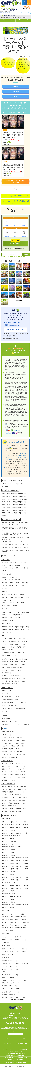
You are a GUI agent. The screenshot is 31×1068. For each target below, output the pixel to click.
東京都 (13, 499)
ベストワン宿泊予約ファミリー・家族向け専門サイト (15, 1057)
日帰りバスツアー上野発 (8, 833)
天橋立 (22, 667)
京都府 (18, 504)
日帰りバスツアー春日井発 (8, 874)
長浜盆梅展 (14, 605)
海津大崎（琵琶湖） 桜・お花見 (10, 662)
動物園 (8, 615)
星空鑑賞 (19, 797)
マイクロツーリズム (19, 940)
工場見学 (4, 708)
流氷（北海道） (6, 673)
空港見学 (20, 708)
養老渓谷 (4, 806)
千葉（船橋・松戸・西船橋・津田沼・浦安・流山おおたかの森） (15, 538)
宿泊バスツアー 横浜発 (21, 919)
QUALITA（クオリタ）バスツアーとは (11, 988)
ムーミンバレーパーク (14, 617)
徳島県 (8, 510)
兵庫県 (3, 507)
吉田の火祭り (5, 811)
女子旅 (5, 728)
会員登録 (23, 1038)
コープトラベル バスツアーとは (10, 969)
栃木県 (18, 496)
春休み (3, 949)
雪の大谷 (4, 740)
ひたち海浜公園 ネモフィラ (9, 743)
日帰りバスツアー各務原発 (8, 871)
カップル (10, 937)
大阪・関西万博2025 (7, 639)
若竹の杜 (11, 681)
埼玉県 (3, 499)
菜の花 (22, 603)
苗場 (3, 684)
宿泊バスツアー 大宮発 (7, 919)
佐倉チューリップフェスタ (8, 603)
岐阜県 (23, 502)
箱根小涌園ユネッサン (19, 803)
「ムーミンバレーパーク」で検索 (15, 210)
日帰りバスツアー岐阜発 (8, 852)
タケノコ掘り (5, 588)
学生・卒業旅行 (6, 942)
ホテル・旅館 (23, 453)
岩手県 (13, 493)
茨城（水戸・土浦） (21, 547)
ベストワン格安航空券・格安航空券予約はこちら (15, 1062)
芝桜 (18, 743)
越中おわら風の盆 (21, 652)
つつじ (8, 605)
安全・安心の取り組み (8, 17)
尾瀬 (7, 667)
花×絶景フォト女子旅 (8, 732)
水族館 (13, 615)
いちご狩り (4, 568)
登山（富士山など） (7, 696)
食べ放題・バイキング (7, 580)
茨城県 (13, 496)
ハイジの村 (4, 681)
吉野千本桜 (20, 746)
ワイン (26, 708)
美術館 (3, 615)
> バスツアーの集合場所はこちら (15, 1000)
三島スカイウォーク (16, 670)
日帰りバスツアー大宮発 (22, 833)
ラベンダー (23, 594)
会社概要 (19, 1045)
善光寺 (3, 667)
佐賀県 (8, 513)
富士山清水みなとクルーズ (8, 797)
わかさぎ (4, 766)
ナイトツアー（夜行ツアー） (21, 724)
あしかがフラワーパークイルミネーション (13, 738)
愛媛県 (18, 510)
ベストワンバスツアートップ (15, 1052)
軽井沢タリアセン (6, 757)
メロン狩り (23, 562)
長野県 (18, 502)
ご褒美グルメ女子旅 (7, 760)
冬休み (3, 954)
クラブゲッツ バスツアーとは (9, 975)
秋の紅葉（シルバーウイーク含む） (11, 951)
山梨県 (13, 502)
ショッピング (5, 715)
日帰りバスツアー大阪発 (8, 863)
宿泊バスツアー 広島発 (21, 928)
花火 (15, 639)
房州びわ (23, 772)
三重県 (13, 504)
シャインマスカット (7, 777)
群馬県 (23, 496)
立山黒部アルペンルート (14, 740)
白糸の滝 (4, 803)
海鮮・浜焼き (5, 582)
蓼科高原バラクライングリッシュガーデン (13, 751)
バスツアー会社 (6, 958)
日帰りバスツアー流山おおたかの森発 (11, 847)
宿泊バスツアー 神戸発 (7, 928)
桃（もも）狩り (15, 562)
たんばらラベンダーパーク (8, 754)
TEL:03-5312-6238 (5, 13)
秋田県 (23, 493)
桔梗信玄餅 (24, 582)
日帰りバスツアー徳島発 (22, 885)
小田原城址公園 (6, 749)
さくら (11, 597)
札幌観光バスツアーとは (8, 972)
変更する (7, 225)
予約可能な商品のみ (19, 248)
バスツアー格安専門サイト (11, 10)
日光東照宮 (20, 774)
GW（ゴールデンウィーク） (13, 949)
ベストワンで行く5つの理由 (21, 17)
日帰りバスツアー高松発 (22, 888)
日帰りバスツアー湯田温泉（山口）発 (11, 896)
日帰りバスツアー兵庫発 (22, 866)
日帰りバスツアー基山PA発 (9, 902)
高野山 (9, 690)
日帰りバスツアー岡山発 (8, 880)
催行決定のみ (8, 248)
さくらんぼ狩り (6, 562)
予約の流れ (3, 17)
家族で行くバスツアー (19, 937)
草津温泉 (19, 627)
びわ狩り (4, 571)
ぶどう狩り (4, 565)
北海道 (3, 493)
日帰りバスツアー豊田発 (22, 860)
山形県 (3, 496)
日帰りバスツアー (6, 819)
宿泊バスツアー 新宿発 (17, 914)
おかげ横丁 (4, 772)
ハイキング (16, 696)
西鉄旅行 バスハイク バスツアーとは (11, 983)
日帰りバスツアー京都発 (8, 866)
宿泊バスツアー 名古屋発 (21, 922)
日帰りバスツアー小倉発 (8, 905)
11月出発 (15, 96)
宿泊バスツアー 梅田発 (21, 925)
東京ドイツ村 (19, 615)
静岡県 (3, 504)
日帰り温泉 (4, 627)
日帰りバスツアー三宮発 (8, 877)
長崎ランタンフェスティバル (9, 650)
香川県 (13, 510)
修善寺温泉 (4, 629)
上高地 (12, 667)
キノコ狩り (11, 585)
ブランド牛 (17, 580)
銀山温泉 (11, 629)
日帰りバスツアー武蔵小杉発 (9, 841)
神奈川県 (18, 499)
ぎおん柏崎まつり (20, 808)
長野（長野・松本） (21, 544)
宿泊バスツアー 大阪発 (7, 925)
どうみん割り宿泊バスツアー (9, 995)
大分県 (23, 513)
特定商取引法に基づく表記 (21, 1043)
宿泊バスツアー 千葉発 (7, 922)
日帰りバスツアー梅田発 (22, 863)
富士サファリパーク (14, 612)
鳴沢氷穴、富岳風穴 (18, 800)
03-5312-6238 (15, 329)
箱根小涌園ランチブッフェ (8, 780)
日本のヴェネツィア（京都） (18, 678)
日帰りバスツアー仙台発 (8, 825)
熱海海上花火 (18, 795)
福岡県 (3, 513)
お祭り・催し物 (23, 641)
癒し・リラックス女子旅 (8, 783)
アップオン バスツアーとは (9, 986)
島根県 (13, 507)
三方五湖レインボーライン (12, 684)
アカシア (4, 600)
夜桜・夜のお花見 (13, 659)
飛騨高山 (24, 740)
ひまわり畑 (9, 594)
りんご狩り (24, 568)
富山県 (3, 502)
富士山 (17, 667)
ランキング (16, 721)
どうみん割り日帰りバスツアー (10, 992)
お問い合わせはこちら (15, 1034)
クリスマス (24, 951)
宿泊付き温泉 (12, 627)
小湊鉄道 (10, 803)
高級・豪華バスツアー (7, 724)
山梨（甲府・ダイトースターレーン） (12, 542)
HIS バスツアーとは (23, 963)
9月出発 (15, 87)
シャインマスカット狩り (15, 565)
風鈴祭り (25, 647)
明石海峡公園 (20, 754)
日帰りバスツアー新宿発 (22, 825)
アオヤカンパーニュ (18, 777)
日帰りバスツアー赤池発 (22, 858)
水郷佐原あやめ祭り (7, 800)
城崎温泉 (17, 629)
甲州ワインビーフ (12, 708)
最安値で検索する (15, 243)
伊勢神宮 (23, 664)
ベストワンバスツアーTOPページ (7, 23)
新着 (19, 21)
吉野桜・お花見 (23, 662)
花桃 (18, 603)
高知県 (23, 510)
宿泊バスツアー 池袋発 (7, 917)
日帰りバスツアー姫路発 (22, 877)
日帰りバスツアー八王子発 (8, 830)
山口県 (3, 510)
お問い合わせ (12, 1045)
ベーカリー (4, 585)
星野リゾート (24, 629)
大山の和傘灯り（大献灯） (14, 647)
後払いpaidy (8, 424)
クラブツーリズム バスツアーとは (10, 966)
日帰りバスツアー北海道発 (19, 822)
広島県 (23, 507)
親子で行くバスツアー (7, 940)
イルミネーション (6, 644)
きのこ (23, 763)
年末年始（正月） (11, 954)
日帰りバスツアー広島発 (22, 880)
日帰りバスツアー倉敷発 (8, 885)
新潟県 (24, 499)
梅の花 (3, 605)
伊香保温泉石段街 (6, 792)
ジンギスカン (12, 577)
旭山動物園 (4, 612)
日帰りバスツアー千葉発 (8, 844)
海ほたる (13, 774)
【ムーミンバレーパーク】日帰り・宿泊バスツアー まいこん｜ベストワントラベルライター (8, 63)
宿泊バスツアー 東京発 (21, 917)
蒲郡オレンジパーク (7, 769)
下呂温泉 (25, 627)
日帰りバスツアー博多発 (8, 899)
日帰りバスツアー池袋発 (8, 827)
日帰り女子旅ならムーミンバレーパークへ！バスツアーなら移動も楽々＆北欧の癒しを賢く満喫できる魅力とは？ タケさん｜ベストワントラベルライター (23, 65)
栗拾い (17, 582)
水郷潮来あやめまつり (20, 681)
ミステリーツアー (22, 639)
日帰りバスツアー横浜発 (8, 838)
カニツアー (4, 577)
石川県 (8, 502)
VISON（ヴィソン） (7, 632)
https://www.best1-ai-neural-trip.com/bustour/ (15, 1027)
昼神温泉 (10, 786)
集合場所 (14, 17)
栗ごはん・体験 (20, 585)
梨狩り (17, 568)
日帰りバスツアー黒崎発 (22, 905)
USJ (22, 612)
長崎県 (13, 513)
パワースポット (6, 670)
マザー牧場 (4, 617)
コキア (3, 594)
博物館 (26, 612)
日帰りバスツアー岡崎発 (8, 860)
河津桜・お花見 (23, 659)
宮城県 (18, 493)
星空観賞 (4, 647)
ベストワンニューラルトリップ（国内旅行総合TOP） (15, 1049)
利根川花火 (13, 811)
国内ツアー (10, 455)
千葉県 (8, 499)
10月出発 (15, 91)
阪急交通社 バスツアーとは (9, 961)
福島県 (8, 496)
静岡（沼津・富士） (7, 547)
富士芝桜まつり (6, 664)
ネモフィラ (10, 600)
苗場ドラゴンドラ (15, 749)
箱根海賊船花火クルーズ (8, 808)
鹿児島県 (4, 516)
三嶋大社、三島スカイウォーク (10, 789)
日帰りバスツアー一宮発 (8, 858)
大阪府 (23, 504)
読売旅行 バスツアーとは (8, 977)
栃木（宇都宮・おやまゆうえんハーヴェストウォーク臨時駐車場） (15, 551)
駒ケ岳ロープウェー (13, 806)
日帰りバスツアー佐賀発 (8, 907)
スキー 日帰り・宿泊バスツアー (10, 699)
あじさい (16, 594)
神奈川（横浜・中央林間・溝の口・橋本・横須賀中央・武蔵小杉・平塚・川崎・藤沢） (15, 533)
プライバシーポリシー (8, 1043)
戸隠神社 (19, 811)
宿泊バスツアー (6, 911)
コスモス (25, 597)
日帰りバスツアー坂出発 (8, 891)
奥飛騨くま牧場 (6, 678)
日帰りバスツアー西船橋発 (8, 849)
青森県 (8, 493)
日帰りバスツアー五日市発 (8, 883)
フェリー (13, 457)
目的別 (12, 21)
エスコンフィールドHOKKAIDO (10, 641)
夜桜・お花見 (18, 597)
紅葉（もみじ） (15, 664)
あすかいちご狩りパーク (19, 769)
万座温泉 (25, 797)
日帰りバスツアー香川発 (8, 888)
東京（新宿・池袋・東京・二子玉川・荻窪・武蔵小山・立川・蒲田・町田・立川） (15, 523)
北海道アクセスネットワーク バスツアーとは (13, 980)
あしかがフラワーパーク (20, 786)
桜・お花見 (4, 659)
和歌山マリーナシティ (7, 620)
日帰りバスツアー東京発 (22, 827)
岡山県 (18, 507)
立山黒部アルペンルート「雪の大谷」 (11, 675)
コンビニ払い (21, 484)
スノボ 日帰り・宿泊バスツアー (10, 702)
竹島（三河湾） (23, 789)
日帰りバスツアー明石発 (22, 869)
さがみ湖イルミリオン (18, 644)
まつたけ (18, 763)
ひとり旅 (4, 937)
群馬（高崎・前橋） (7, 544)
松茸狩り (12, 582)
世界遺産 (4, 690)
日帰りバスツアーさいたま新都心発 (11, 836)
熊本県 (18, 513)
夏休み (24, 949)
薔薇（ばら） (5, 597)
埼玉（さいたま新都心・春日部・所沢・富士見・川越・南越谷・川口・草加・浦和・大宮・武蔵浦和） (15, 528)
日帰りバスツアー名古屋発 (8, 855)
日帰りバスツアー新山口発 (8, 894)
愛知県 (8, 504)
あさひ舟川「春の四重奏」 (8, 746)
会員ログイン (8, 1038)
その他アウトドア (24, 702)
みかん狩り (12, 568)
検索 (4, 21)
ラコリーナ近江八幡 (13, 766)
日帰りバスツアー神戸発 (8, 869)
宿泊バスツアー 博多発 (7, 930)
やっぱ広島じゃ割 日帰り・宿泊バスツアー (13, 997)
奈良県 (8, 507)
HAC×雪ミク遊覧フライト (8, 652)
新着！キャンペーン (7, 721)
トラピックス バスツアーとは (9, 963)
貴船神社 (14, 757)
